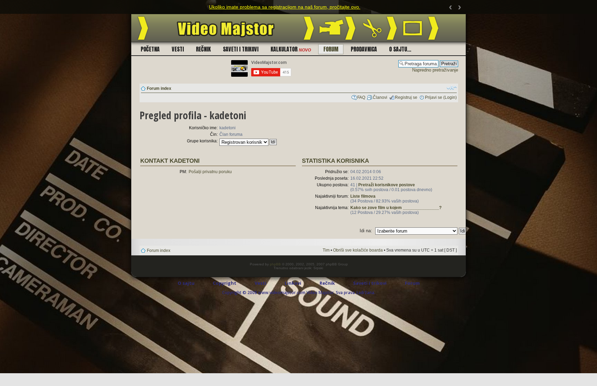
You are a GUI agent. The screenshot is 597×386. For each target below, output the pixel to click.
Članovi (380, 97)
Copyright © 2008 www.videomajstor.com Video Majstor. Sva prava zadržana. (298, 292)
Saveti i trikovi (240, 49)
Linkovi (293, 283)
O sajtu (186, 283)
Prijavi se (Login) (441, 97)
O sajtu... (400, 49)
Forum (330, 49)
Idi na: (366, 230)
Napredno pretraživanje (435, 70)
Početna (150, 49)
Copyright (224, 283)
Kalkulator (291, 49)
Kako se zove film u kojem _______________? (396, 207)
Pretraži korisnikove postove (386, 184)
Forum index (159, 88)
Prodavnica (364, 49)
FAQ (361, 97)
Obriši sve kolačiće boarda (358, 250)
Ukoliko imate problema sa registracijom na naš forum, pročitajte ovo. (284, 7)
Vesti (178, 49)
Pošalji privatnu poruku (210, 171)
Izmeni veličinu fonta (452, 88)
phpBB (275, 264)
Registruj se (406, 97)
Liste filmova (363, 196)
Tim (326, 250)
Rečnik (203, 49)
